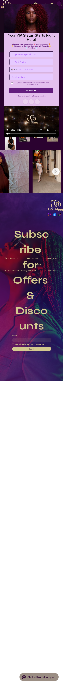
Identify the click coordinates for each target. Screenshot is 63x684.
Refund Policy (52, 258)
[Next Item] (56, 171)
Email (14, 336)
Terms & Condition (12, 258)
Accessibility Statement (32, 264)
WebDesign (52, 270)
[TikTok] (60, 215)
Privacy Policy (32, 258)
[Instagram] (50, 215)
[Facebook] (55, 215)
